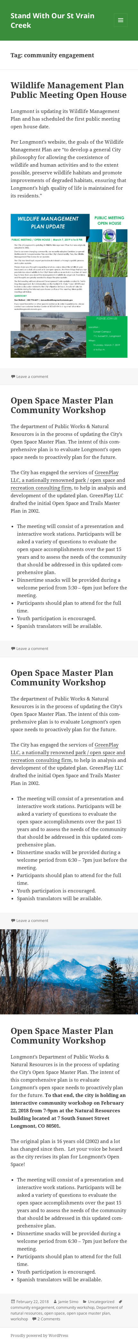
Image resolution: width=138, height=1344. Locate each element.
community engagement (32, 1307)
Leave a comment (32, 376)
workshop (19, 1319)
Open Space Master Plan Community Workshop (62, 405)
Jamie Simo (68, 1301)
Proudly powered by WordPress (39, 1335)
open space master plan (88, 1313)
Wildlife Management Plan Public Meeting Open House (69, 89)
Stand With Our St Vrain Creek (52, 20)
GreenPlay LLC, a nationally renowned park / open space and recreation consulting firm (68, 480)
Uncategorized (101, 1301)
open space (54, 1313)
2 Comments (49, 1319)
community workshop (75, 1307)
